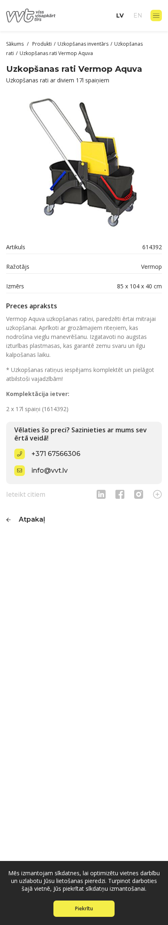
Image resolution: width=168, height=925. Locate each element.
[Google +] (157, 494)
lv (120, 15)
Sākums (15, 43)
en (137, 15)
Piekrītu (84, 908)
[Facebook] (119, 494)
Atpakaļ (32, 519)
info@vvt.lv (49, 470)
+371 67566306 (55, 454)
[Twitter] (138, 494)
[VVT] (30, 15)
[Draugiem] (101, 494)
